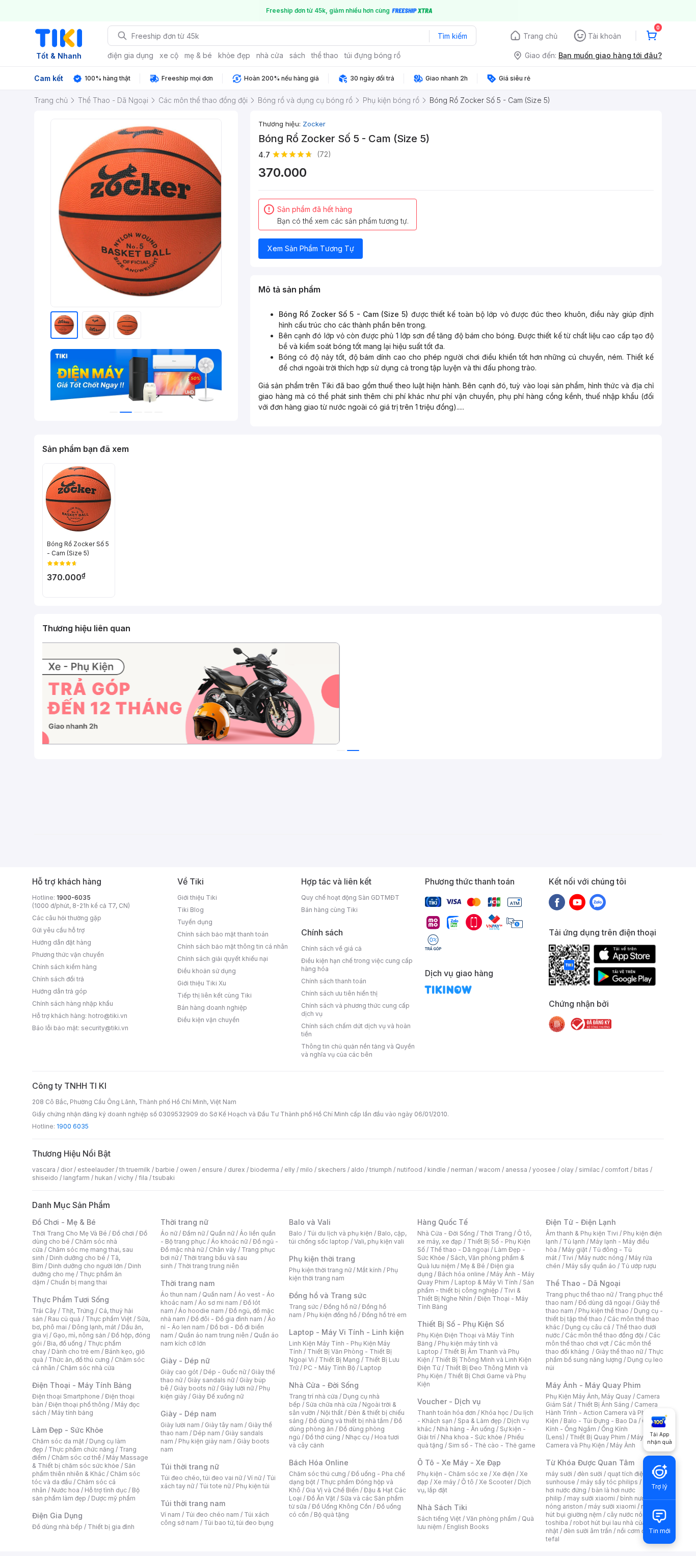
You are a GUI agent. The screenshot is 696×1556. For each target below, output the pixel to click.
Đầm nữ (193, 1233)
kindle (436, 1169)
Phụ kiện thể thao (603, 1310)
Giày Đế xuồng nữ (218, 1396)
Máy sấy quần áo (591, 1266)
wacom (489, 1169)
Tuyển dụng (194, 922)
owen (188, 1169)
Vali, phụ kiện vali (379, 1241)
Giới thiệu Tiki (197, 897)
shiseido (45, 1178)
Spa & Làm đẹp (480, 1421)
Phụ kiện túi (253, 1486)
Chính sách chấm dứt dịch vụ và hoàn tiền (356, 1030)
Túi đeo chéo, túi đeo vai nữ (201, 1478)
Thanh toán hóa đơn (446, 1412)
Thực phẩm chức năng (81, 1449)
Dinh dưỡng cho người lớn (85, 1266)
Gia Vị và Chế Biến (332, 1490)
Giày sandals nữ (211, 1380)
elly (289, 1169)
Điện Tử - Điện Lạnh (581, 1222)
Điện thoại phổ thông (79, 1404)
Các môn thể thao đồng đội (604, 1335)
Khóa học (494, 1412)
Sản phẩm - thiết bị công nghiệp (475, 1286)
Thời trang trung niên (208, 1266)
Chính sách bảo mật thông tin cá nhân (232, 946)
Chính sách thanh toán (333, 981)
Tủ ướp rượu (638, 1266)
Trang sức (303, 1306)
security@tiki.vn (104, 1028)
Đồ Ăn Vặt (321, 1498)
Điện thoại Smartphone (66, 1396)
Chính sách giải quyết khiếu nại (222, 958)
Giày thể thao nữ (619, 1351)
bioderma (264, 1169)
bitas (641, 1169)
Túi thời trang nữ (189, 1466)
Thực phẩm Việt (109, 1319)
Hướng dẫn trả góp (59, 991)
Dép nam (206, 1433)
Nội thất (331, 1412)
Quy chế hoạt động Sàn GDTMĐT (350, 897)
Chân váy (222, 1249)
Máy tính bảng (72, 1412)
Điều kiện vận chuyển (208, 1020)
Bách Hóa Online (319, 1462)
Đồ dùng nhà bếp (57, 1527)
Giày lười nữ (237, 1388)
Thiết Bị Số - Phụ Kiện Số (460, 1324)
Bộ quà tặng (331, 1514)
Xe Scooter (496, 1482)
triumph (380, 1169)
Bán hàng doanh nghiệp (212, 1007)
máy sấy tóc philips (609, 1482)
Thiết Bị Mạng (339, 1359)
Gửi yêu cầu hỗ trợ (58, 930)
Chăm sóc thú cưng (317, 1474)
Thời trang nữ (184, 1222)
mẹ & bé (198, 55)
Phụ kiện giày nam (205, 1441)
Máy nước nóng (601, 1258)
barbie (165, 1169)
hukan (104, 1178)
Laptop (371, 1368)
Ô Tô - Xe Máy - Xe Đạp (459, 1462)
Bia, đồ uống (65, 1343)
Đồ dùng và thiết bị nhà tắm (349, 1421)
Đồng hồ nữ (340, 1306)
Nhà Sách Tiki (442, 1507)
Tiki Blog (190, 910)
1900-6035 (74, 897)
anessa (516, 1169)
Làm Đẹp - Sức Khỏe (67, 1430)
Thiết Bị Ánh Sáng (603, 1404)
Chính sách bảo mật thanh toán (223, 934)
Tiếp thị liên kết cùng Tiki (214, 995)
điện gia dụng (130, 55)
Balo (295, 1233)
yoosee (544, 1169)
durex (236, 1169)
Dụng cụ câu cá (587, 1327)
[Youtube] (577, 902)
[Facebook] (557, 902)
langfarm (76, 1178)
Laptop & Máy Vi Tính (486, 1282)
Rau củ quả (64, 1319)
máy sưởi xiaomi (612, 1506)
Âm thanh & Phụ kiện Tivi (582, 1233)
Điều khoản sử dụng (206, 971)
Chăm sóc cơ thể (76, 1457)
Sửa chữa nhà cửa (331, 1404)
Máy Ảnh (622, 1445)
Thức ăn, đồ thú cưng (79, 1359)
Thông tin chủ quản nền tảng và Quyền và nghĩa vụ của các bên (358, 1050)
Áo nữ (168, 1233)
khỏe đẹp (234, 55)
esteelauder (95, 1169)
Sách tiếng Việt (439, 1518)
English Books (468, 1527)
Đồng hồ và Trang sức (327, 1295)
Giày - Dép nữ (185, 1360)
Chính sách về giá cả (331, 948)
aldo (357, 1169)
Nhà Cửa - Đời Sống (324, 1385)
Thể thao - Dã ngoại (459, 1249)
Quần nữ (222, 1233)
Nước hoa (65, 1490)
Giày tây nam (224, 1425)
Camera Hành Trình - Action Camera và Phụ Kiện (602, 1413)
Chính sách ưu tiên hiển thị (339, 993)
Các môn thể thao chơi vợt (603, 1339)
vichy (125, 1178)
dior (66, 1169)
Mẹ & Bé (473, 1266)
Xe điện (504, 1474)
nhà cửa (269, 55)
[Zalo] (598, 902)
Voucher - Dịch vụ (448, 1401)
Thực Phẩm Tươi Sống (70, 1299)
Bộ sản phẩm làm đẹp (86, 1494)
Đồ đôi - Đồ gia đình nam (226, 1319)
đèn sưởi (589, 1474)
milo (306, 1169)
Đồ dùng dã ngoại (604, 1302)
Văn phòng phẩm (491, 1518)
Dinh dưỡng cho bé (77, 1258)
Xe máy (445, 1482)
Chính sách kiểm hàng (64, 967)
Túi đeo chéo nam (212, 1514)
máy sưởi (559, 1474)
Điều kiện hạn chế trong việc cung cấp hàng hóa (357, 965)
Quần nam (217, 1294)
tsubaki (164, 1178)
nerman (462, 1169)
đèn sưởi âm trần (588, 1531)
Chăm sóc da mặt (58, 1441)
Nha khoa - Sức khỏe (471, 1437)
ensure (212, 1169)
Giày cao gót (179, 1372)
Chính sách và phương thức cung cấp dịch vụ (355, 1009)
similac (589, 1169)
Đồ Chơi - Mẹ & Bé (64, 1222)
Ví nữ (254, 1478)
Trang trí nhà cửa (313, 1396)
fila (143, 1178)
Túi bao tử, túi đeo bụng (239, 1522)
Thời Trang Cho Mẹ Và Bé (69, 1233)
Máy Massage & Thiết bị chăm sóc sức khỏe (90, 1461)
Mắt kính (369, 1270)
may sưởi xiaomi (591, 1498)
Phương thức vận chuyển (68, 954)
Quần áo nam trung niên (213, 1335)
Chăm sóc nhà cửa (87, 1368)
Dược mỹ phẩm (113, 1498)
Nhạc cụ (357, 1437)
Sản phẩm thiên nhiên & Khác (84, 1470)
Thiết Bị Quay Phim (598, 1437)
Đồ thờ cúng (322, 1437)
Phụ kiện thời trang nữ (320, 1270)
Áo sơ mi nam (218, 1302)
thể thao (324, 55)
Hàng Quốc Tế (442, 1222)
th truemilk (134, 1169)
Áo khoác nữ (229, 1241)
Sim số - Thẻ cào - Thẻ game (492, 1445)
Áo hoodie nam (201, 1310)
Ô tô (467, 1482)
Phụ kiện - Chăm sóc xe (452, 1474)
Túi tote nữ (215, 1486)
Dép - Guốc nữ (224, 1372)
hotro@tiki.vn (107, 1016)
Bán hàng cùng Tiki (329, 910)
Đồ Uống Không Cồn (341, 1506)
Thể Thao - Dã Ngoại (583, 1283)
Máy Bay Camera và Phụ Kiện (601, 1441)
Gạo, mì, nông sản (79, 1335)
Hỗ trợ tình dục (106, 1490)
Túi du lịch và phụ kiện (339, 1233)
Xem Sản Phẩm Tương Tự (310, 248)
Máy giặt (574, 1249)
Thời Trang (496, 1233)
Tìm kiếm (452, 36)
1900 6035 (73, 1126)
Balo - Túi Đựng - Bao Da (600, 1421)
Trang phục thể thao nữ (579, 1294)
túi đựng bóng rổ (372, 55)
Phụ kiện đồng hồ (332, 1315)
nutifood (409, 1169)
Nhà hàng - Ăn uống (466, 1429)
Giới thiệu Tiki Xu (201, 983)
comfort (617, 1169)
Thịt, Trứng (78, 1310)
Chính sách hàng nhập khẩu (72, 1003)
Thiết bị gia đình (111, 1527)
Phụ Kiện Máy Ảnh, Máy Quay (588, 1396)
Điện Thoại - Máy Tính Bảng (81, 1385)
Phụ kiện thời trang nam (343, 1274)
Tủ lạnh (574, 1241)
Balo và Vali (310, 1222)
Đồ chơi (123, 1233)
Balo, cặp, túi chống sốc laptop (348, 1237)
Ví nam (170, 1514)
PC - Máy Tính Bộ (329, 1368)
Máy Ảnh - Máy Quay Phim (593, 1385)
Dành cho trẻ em (75, 1351)
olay (567, 1169)
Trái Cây (44, 1310)
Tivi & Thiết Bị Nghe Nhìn (469, 1294)
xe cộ (168, 55)
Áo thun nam (178, 1294)
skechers (332, 1169)
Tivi (567, 1258)
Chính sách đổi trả (58, 979)
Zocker (314, 124)
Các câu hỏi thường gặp (66, 918)
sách (297, 55)
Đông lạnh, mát (94, 1327)
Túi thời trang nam (192, 1503)
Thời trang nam (187, 1283)
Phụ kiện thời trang (322, 1258)
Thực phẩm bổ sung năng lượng (604, 1355)
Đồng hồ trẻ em (384, 1315)
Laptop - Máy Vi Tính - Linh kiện (346, 1332)
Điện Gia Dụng (57, 1515)
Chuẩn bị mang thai (78, 1282)
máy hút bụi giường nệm (600, 1510)
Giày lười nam (180, 1425)
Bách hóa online (461, 1274)
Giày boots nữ (194, 1388)
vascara (44, 1169)
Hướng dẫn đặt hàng (61, 942)
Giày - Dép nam (188, 1413)
